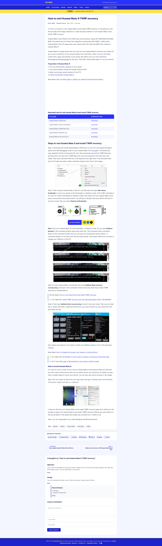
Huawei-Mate (71, 426)
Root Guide (51, 23)
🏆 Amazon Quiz (63, 437)
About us (74, 543)
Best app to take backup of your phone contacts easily (79, 361)
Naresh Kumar (57, 488)
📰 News (106, 437)
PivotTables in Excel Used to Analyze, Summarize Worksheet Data (85, 357)
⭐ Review (74, 437)
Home (48, 7)
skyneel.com (58, 541)
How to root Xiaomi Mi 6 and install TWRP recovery (77, 295)
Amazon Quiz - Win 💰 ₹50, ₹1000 (84, 11)
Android (55, 426)
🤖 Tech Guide (52, 437)
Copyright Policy (92, 543)
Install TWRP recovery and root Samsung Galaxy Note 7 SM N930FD (86, 299)
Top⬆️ (100, 543)
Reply (48, 472)
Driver (63, 7)
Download (94, 120)
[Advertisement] (81, 96)
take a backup (66, 67)
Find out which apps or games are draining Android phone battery (79, 79)
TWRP (88, 426)
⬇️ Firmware (82, 437)
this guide (94, 150)
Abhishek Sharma (61, 23)
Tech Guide (55, 7)
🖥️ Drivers (92, 437)
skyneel (49, 2)
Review (69, 7)
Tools (81, 7)
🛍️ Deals (99, 437)
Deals (87, 7)
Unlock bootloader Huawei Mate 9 (62, 75)
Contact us (82, 543)
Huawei (62, 426)
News (75, 7)
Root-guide (81, 426)
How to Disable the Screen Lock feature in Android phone (76, 352)
